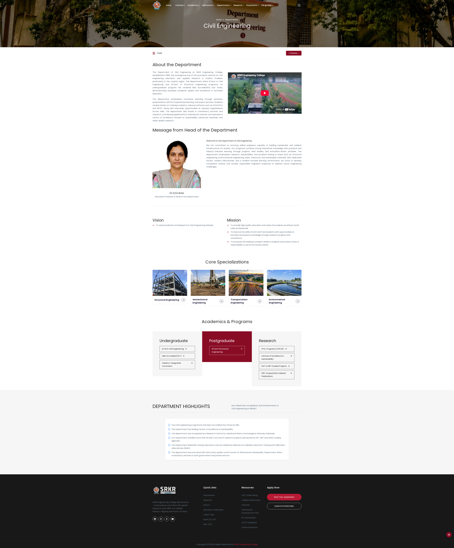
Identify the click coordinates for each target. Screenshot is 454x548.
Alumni (206, 505)
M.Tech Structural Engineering (220, 350)
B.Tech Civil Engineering (173, 349)
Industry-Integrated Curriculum (171, 364)
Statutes (245, 505)
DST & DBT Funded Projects (274, 366)
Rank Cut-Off (209, 519)
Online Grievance (250, 527)
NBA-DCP (207, 524)
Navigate (293, 53)
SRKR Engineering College (246, 544)
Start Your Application (284, 497)
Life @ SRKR (266, 5)
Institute (179, 5)
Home (168, 5)
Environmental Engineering (277, 301)
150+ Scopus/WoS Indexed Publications (273, 375)
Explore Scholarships (284, 506)
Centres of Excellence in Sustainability (272, 357)
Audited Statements (251, 500)
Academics (193, 5)
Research (238, 5)
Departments (223, 5)
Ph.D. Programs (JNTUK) (272, 349)
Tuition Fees (208, 514)
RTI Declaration (249, 517)
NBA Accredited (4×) (171, 356)
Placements (251, 5)
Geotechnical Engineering (200, 301)
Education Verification (213, 509)
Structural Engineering (166, 299)
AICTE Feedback (249, 522)
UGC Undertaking (250, 495)
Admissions (207, 5)
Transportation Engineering (239, 301)
